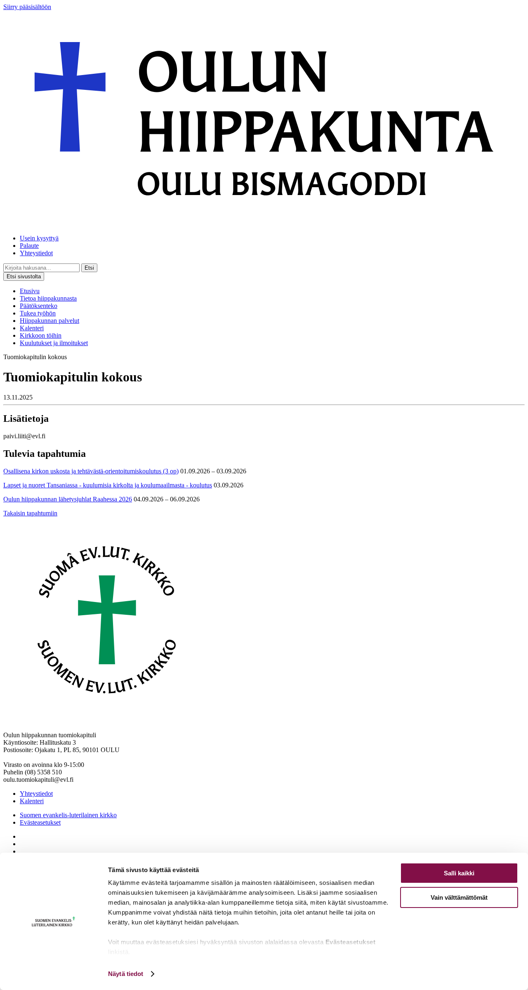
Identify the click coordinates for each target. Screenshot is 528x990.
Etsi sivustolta (24, 276)
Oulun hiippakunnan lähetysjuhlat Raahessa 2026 (67, 499)
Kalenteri (32, 328)
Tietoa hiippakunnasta (48, 298)
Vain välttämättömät (459, 897)
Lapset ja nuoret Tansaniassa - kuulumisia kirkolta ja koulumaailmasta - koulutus (107, 485)
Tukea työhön (38, 313)
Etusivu (30, 290)
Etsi (89, 268)
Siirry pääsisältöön (27, 6)
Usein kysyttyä (39, 238)
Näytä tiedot (125, 973)
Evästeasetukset (40, 822)
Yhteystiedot (36, 252)
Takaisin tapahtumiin (30, 513)
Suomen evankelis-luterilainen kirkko (68, 814)
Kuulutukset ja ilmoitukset (54, 342)
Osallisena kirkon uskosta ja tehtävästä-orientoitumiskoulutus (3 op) (91, 471)
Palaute (29, 245)
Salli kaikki (459, 873)
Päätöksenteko (38, 305)
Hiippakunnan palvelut (49, 320)
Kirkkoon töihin (40, 335)
